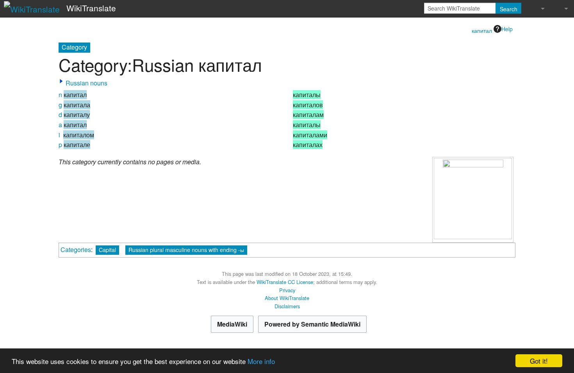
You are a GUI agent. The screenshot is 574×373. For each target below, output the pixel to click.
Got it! (539, 361)
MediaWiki (232, 324)
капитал (482, 30)
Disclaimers (287, 306)
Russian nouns (86, 82)
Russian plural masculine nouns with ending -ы (186, 249)
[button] (61, 81)
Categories (76, 249)
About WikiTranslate (287, 298)
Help (507, 29)
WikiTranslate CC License (285, 282)
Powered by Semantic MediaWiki (312, 324)
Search (508, 9)
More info (261, 361)
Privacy (287, 290)
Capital (107, 249)
